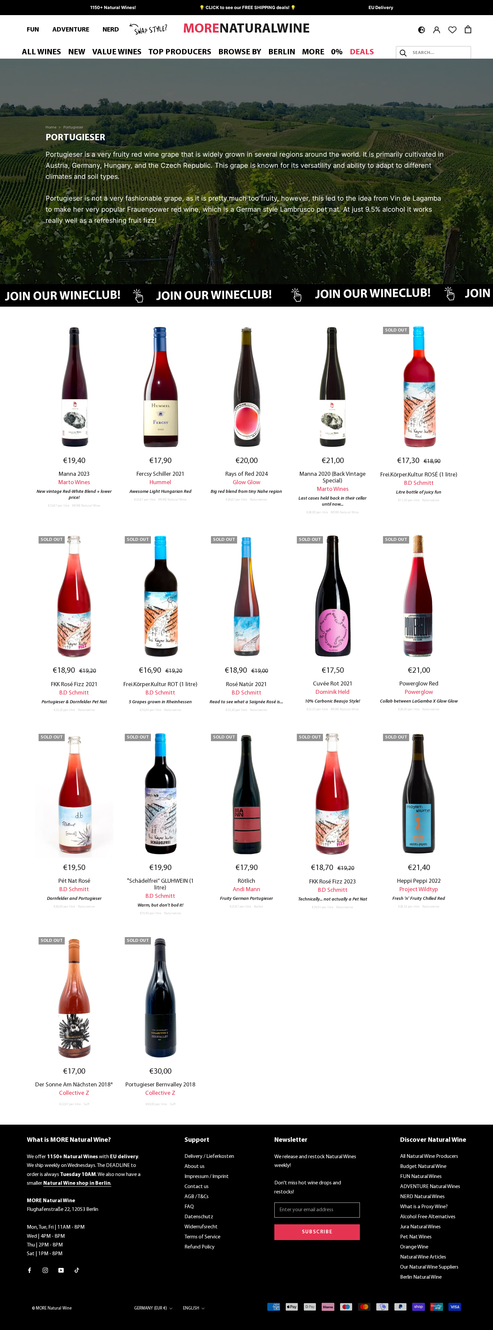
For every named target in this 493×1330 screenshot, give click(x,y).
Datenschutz (198, 1217)
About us (194, 1166)
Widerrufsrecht (201, 1227)
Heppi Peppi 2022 (419, 881)
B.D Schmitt (419, 483)
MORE (313, 52)
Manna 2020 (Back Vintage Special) (332, 477)
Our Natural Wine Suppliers (429, 1267)
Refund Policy (199, 1247)
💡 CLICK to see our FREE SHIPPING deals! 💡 (247, 7)
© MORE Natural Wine (52, 1308)
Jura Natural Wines (420, 1227)
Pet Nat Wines (416, 1237)
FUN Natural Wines (421, 1176)
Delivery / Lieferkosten (209, 1156)
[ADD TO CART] (74, 387)
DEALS (362, 52)
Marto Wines (74, 482)
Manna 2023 (74, 474)
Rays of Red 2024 (246, 474)
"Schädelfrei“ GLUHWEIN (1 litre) (160, 884)
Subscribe (317, 1232)
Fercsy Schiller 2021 (160, 474)
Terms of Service (202, 1237)
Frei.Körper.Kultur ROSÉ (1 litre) (418, 475)
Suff (86, 1104)
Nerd (111, 30)
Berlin (281, 52)
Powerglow (419, 692)
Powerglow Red (418, 684)
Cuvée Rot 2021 (332, 684)
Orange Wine (414, 1247)
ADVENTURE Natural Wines (430, 1186)
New (76, 52)
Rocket (258, 907)
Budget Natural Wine (423, 1166)
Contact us (196, 1186)
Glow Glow (246, 482)
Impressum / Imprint (206, 1176)
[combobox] (439, 53)
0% (337, 52)
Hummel (160, 482)
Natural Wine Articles (423, 1257)
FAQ (189, 1207)
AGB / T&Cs (196, 1196)
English (191, 1308)
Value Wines (117, 52)
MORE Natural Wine (86, 506)
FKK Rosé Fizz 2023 (332, 882)
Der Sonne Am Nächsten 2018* (74, 1085)
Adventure (70, 30)
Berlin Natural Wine (421, 1277)
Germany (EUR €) (150, 1308)
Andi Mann (246, 889)
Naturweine (258, 500)
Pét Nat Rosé (74, 881)
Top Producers (179, 52)
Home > (54, 127)
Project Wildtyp (418, 889)
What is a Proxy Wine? (424, 1207)
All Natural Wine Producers (429, 1156)
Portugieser (73, 127)
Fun (33, 30)
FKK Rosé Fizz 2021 (74, 684)
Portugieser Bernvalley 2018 (160, 1085)
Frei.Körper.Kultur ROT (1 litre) (160, 684)
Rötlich (246, 881)
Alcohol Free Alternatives (427, 1217)
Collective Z (74, 1093)
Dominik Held (332, 692)
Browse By (239, 52)
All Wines (41, 52)
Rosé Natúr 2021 (246, 684)
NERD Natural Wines (422, 1196)
